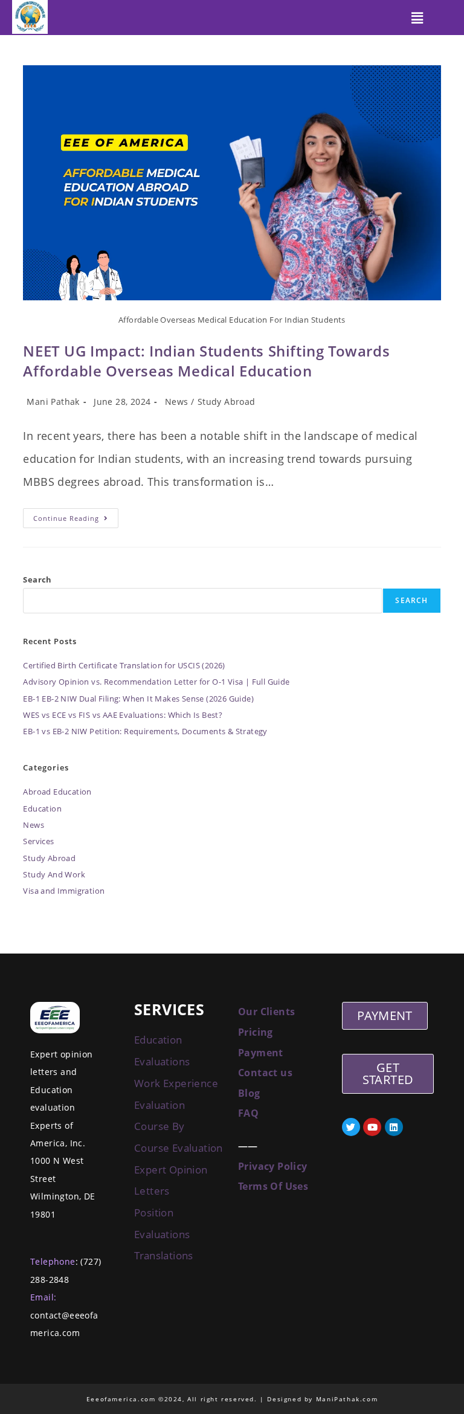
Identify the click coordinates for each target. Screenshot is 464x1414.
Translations (165, 1255)
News (176, 401)
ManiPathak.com (347, 1399)
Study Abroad (227, 401)
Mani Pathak (53, 401)
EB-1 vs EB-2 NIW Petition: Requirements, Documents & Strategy (145, 731)
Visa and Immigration (64, 890)
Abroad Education (57, 791)
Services (38, 841)
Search (37, 579)
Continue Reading (75, 515)
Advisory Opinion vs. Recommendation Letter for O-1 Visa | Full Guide (156, 681)
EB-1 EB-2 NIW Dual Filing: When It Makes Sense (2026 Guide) (138, 698)
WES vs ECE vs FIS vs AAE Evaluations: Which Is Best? (122, 714)
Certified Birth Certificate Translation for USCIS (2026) (124, 665)
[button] (417, 17)
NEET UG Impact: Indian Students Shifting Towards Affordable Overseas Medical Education (206, 361)
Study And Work (54, 874)
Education (42, 808)
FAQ (248, 1113)
